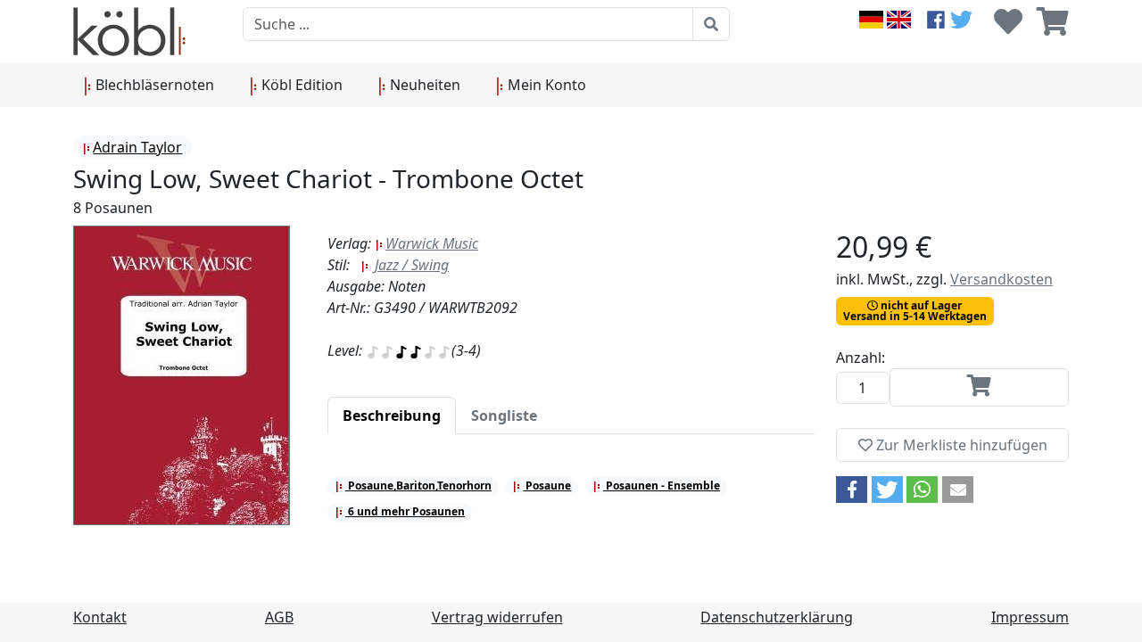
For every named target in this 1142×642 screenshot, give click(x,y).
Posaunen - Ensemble (661, 485)
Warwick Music (431, 243)
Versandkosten (1001, 279)
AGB (279, 617)
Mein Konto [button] (545, 85)
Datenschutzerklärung (776, 617)
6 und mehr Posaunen (405, 511)
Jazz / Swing (410, 265)
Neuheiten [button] (423, 85)
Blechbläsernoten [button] (153, 85)
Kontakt (100, 617)
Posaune (547, 485)
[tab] (391, 415)
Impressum (1030, 617)
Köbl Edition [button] (300, 85)
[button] (851, 489)
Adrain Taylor (137, 147)
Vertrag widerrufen (497, 617)
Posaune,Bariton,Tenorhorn (418, 485)
